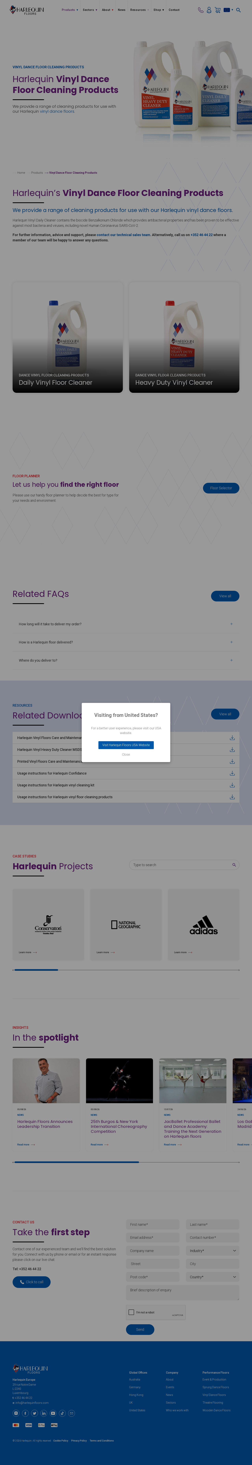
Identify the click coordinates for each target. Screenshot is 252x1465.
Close (126, 754)
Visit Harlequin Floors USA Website (126, 745)
